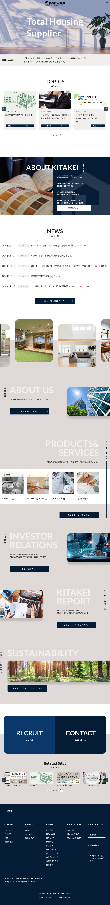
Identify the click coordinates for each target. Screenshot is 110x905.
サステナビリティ (75, 824)
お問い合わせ (94, 845)
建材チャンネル (35, 878)
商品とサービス (33, 824)
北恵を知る (10, 811)
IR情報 (50, 824)
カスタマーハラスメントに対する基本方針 (97, 858)
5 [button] (56, 135)
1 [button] (47, 135)
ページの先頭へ (105, 809)
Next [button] (106, 109)
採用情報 (93, 834)
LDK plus (8, 878)
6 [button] (58, 135)
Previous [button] (4, 109)
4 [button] (53, 135)
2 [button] (49, 135)
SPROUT (34, 882)
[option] (20, 111)
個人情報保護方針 (45, 894)
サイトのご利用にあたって (62, 894)
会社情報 (9, 824)
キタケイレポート (96, 824)
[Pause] (61, 135)
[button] (13, 825)
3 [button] (51, 135)
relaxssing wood (20, 878)
